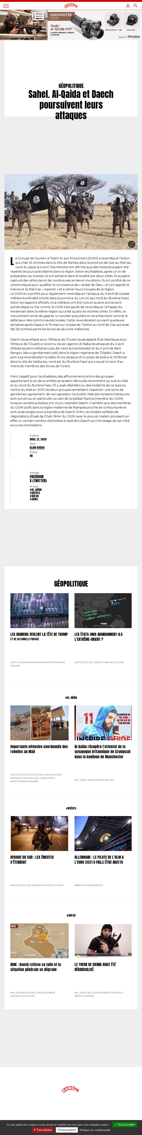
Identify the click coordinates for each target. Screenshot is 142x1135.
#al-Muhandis (19, 992)
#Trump (15, 665)
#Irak (51, 992)
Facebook (37, 476)
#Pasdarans (40, 662)
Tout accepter (126, 1124)
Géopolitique (71, 584)
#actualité (17, 774)
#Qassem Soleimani (22, 996)
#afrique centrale (22, 778)
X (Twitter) (38, 480)
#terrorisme (56, 662)
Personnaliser (67, 1129)
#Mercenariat (19, 781)
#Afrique (56, 774)
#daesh (34, 496)
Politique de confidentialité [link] (95, 1130)
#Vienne (89, 996)
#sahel (34, 499)
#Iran (28, 662)
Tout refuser (44, 1129)
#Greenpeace (94, 885)
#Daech (33, 992)
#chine (104, 662)
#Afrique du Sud (20, 885)
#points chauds (53, 885)
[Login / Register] (128, 5)
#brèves (35, 493)
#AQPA (92, 780)
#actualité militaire (87, 662)
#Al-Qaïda (36, 490)
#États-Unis (17, 662)
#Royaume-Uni (105, 780)
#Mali (51, 778)
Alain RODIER (37, 448)
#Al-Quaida (95, 992)
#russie (33, 781)
